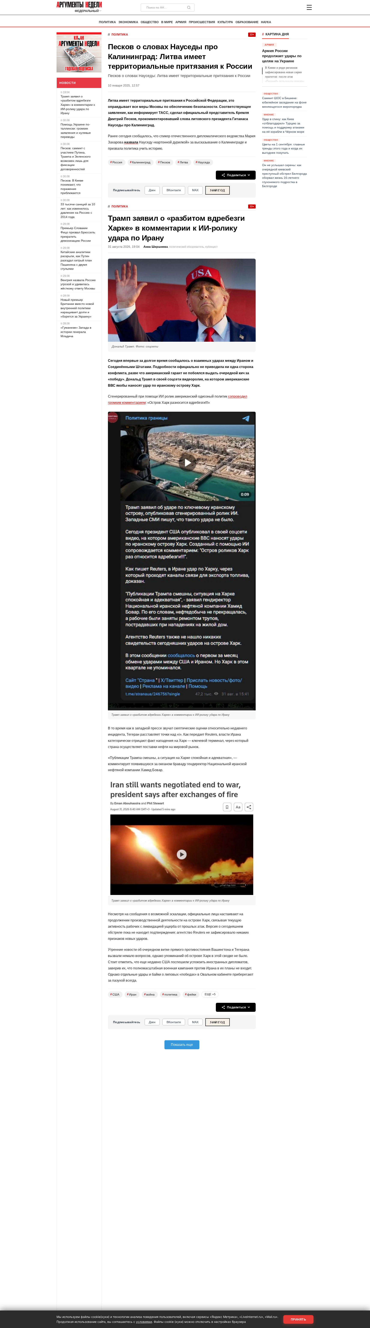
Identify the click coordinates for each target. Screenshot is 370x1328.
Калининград (140, 162)
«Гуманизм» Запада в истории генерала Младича (76, 332)
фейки (190, 994)
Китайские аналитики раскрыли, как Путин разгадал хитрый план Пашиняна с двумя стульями (76, 260)
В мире (167, 22)
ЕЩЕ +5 (210, 994)
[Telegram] (287, 7)
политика (169, 994)
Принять (298, 1319)
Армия (180, 22)
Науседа (203, 162)
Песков (164, 162)
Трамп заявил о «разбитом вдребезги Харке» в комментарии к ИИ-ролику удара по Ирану (78, 105)
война (149, 994)
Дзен (152, 190)
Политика (107, 22)
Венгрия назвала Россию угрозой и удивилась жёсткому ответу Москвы (78, 284)
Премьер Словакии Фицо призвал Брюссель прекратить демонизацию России (78, 234)
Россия (116, 162)
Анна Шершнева (155, 246)
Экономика (128, 22)
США (114, 994)
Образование (247, 22)
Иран (131, 994)
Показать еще (182, 1044)
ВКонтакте (174, 190)
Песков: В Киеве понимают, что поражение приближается (72, 187)
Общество (150, 22)
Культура (225, 22)
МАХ (195, 190)
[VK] (297, 7)
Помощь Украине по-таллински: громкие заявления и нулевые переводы (76, 131)
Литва (183, 162)
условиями (144, 1322)
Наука (266, 22)
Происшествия (202, 22)
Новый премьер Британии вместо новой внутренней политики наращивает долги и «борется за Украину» (77, 308)
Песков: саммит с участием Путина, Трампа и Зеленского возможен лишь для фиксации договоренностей (76, 158)
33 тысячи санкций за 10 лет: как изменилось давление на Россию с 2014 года (78, 211)
